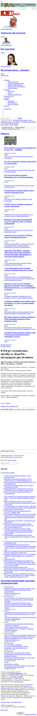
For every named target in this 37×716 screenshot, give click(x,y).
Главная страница (7, 127)
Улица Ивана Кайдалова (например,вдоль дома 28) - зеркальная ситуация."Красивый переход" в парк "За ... (20, 614)
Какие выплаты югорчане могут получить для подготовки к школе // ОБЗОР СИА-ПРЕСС (19, 561)
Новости (7, 80)
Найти (20, 118)
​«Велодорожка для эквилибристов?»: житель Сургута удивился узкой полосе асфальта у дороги (19, 536)
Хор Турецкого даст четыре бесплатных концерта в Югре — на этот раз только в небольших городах (20, 498)
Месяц (13, 472)
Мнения (6, 90)
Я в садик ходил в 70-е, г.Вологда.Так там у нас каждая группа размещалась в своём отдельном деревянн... (18, 599)
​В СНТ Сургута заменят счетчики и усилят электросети (18, 205)
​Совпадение (9, 559)
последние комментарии (13, 580)
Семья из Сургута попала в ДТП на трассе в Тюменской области (18, 236)
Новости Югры (12, 88)
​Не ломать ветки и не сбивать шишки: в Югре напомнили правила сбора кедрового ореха (20, 319)
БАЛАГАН (7, 109)
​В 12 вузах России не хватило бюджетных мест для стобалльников (18, 176)
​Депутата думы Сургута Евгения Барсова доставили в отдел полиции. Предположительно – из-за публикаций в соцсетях (19, 286)
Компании (11, 101)
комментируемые (9, 583)
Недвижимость (12, 102)
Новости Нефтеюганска (15, 85)
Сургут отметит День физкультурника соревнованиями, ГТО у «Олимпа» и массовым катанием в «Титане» (18, 628)
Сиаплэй (7, 98)
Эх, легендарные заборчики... (13, 645)
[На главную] (11, 15)
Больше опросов (6, 346)
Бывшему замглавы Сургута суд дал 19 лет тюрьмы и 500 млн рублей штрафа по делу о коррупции (20, 556)
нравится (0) (4, 406)
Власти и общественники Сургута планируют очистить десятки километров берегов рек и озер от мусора (20, 503)
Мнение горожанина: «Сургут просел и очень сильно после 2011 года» (18, 639)
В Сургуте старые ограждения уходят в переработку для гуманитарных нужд (16, 647)
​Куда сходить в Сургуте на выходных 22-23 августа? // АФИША (20, 149)
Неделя (8, 472)
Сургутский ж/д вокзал (11, 123)
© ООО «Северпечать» (15, 673)
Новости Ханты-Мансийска (16, 86)
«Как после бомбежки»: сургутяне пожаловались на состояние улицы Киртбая (20, 618)
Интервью (11, 91)
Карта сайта (4, 710)
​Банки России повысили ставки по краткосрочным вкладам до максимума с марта (20, 551)
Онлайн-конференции (14, 94)
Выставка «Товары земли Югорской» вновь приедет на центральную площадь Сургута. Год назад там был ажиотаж (18, 525)
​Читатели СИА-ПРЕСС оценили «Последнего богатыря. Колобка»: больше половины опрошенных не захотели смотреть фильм (17, 253)
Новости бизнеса (13, 104)
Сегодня (3, 472)
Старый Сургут (9, 96)
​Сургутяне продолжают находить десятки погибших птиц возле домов (18, 269)
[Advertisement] (18, 430)
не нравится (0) (13, 406)
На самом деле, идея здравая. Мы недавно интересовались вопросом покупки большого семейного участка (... (18, 654)
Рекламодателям (16, 702)
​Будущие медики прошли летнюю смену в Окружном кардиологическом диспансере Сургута (20, 335)
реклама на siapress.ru (33, 8)
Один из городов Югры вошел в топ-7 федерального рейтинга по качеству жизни (19, 568)
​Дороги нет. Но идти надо (13, 509)
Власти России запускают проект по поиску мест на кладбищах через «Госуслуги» (19, 658)
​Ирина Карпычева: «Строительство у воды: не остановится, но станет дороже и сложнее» (18, 489)
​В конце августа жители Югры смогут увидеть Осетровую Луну (19, 191)
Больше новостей (6, 344)
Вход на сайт (5, 75)
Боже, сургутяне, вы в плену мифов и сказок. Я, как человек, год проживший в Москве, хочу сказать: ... (20, 635)
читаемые (30, 580)
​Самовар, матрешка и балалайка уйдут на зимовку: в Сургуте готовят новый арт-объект (19, 303)
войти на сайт (12, 460)
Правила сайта (5, 702)
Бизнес (6, 99)
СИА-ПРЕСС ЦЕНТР (16, 677)
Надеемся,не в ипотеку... (11, 664)
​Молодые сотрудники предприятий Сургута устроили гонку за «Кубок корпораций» (18, 221)
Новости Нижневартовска (16, 83)
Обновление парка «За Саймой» (11, 122)
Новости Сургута (13, 81)
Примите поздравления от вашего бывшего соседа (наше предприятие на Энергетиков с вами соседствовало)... (19, 590)
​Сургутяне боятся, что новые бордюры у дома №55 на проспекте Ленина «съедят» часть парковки (20, 507)
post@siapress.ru (18, 681)
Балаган (6, 106)
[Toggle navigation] (1, 77)
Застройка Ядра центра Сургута (23, 120)
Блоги (10, 93)
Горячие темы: (6, 120)
